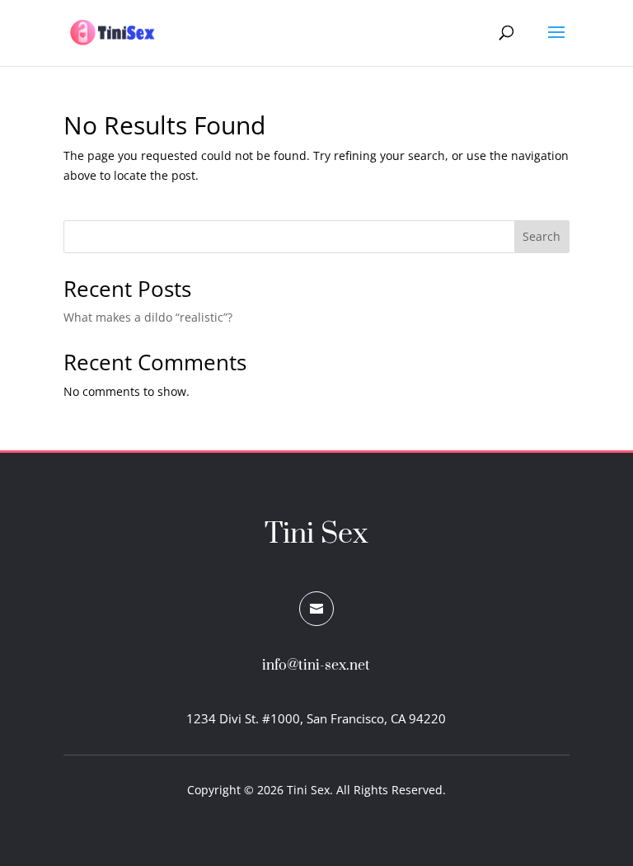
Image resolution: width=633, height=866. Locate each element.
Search (541, 236)
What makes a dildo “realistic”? (147, 317)
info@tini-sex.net (316, 666)
